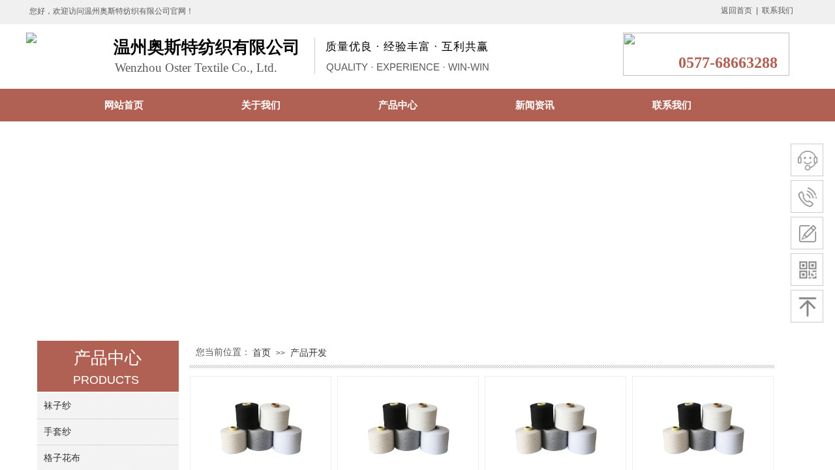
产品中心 (398, 104)
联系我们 (671, 104)
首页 (261, 352)
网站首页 (124, 104)
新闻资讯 (534, 104)
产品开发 (308, 352)
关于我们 (261, 104)
